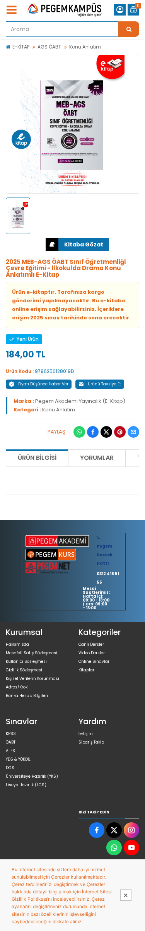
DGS (10, 768)
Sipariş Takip (91, 742)
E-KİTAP (20, 46)
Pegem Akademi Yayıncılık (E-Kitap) (80, 401)
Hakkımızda (17, 644)
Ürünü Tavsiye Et (104, 384)
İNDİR (77, 244)
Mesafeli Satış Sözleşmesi (31, 653)
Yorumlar (97, 457)
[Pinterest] (120, 432)
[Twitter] (106, 432)
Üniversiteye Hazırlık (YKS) (32, 776)
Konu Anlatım (85, 46)
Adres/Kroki (17, 687)
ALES (10, 751)
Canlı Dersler (91, 644)
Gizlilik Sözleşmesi (24, 670)
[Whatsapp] (79, 432)
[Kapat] (125, 895)
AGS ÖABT (49, 46)
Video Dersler (91, 653)
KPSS (11, 734)
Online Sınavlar (93, 661)
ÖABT (10, 742)
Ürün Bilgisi (37, 457)
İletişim (85, 734)
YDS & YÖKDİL (18, 759)
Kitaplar (86, 670)
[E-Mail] (133, 432)
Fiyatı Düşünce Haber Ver (43, 384)
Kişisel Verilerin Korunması (32, 678)
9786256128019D (54, 371)
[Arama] (128, 29)
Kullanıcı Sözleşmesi (26, 661)
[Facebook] (93, 432)
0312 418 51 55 (108, 578)
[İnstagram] (131, 830)
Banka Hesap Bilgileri (27, 696)
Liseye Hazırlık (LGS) (26, 785)
